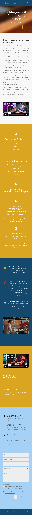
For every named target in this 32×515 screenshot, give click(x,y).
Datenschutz (17, 511)
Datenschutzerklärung (9, 493)
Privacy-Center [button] (25, 511)
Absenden (23, 497)
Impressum (10, 511)
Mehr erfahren (16, 27)
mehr (18, 295)
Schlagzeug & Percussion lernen (16, 15)
